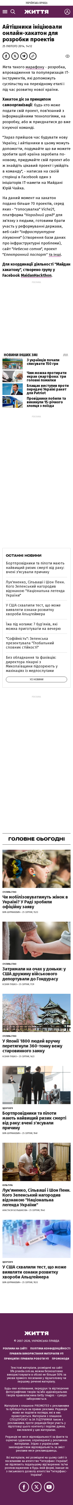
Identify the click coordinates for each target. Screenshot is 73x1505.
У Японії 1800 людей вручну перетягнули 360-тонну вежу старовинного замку (32, 1046)
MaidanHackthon (36, 275)
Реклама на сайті (15, 1348)
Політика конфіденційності (50, 1348)
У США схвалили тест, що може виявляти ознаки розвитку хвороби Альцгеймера (33, 609)
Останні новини (23, 555)
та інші (55, 254)
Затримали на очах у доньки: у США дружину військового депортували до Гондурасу (34, 973)
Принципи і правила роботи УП (26, 1358)
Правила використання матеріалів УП (36, 1353)
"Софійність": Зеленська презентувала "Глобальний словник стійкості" (30, 643)
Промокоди (60, 1358)
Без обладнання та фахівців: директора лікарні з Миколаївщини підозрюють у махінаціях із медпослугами (32, 664)
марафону (35, 67)
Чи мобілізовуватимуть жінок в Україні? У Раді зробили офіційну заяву (35, 901)
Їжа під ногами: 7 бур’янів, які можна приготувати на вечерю (33, 626)
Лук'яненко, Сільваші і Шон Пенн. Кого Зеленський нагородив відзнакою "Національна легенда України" (35, 589)
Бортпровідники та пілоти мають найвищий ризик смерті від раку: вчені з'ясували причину (35, 567)
